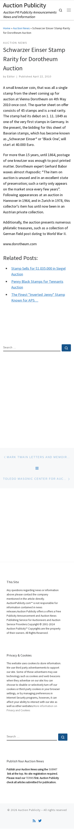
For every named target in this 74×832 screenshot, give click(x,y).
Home (6, 28)
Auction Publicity (29, 810)
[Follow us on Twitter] (40, 820)
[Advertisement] (37, 396)
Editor (11, 76)
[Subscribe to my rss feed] (34, 820)
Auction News (21, 28)
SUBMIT (53, 769)
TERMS (30, 778)
